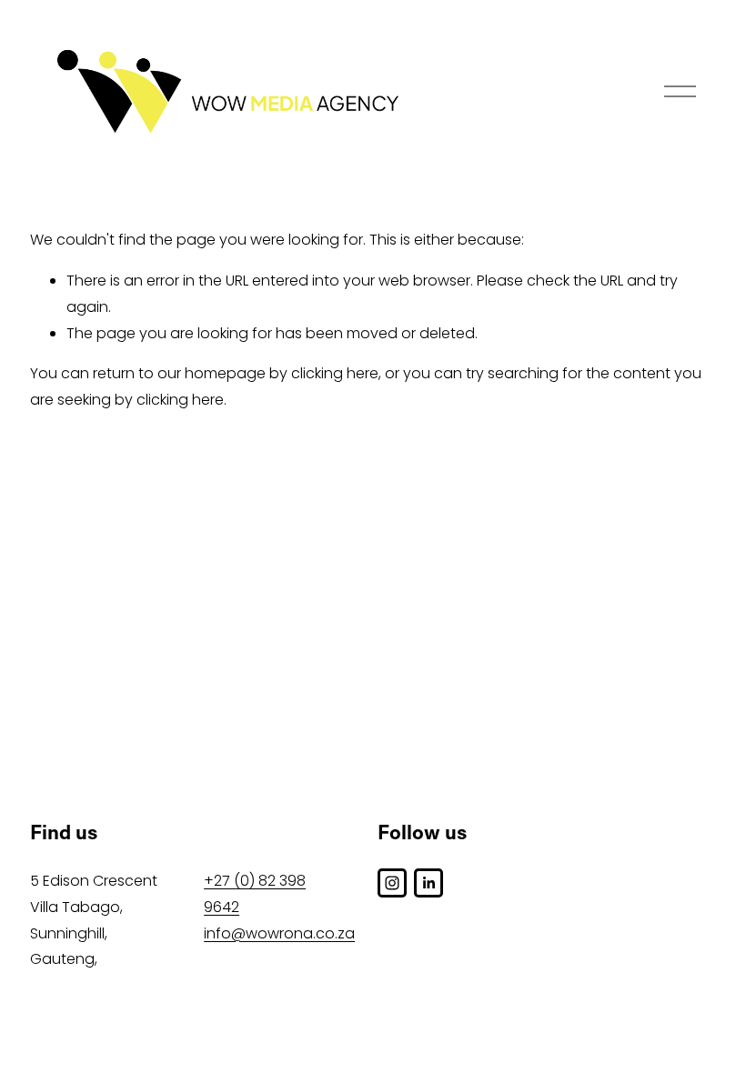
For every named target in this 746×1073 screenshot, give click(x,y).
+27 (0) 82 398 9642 (255, 894)
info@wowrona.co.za (279, 933)
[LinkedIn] (428, 883)
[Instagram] (392, 883)
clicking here (334, 373)
